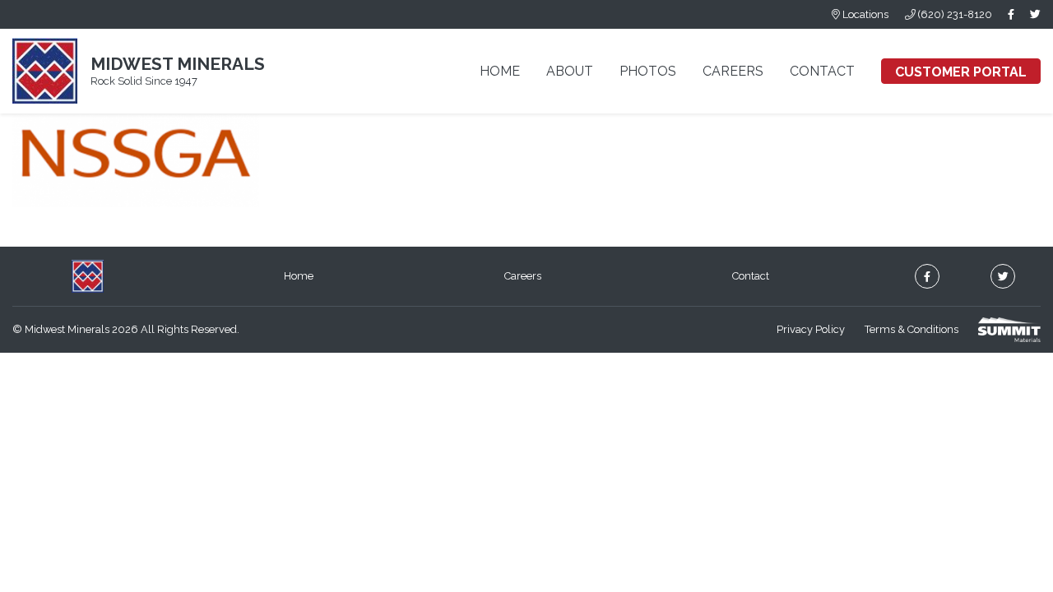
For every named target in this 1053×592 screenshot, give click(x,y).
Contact (822, 71)
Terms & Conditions (911, 329)
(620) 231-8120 (954, 14)
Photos (647, 71)
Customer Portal (961, 72)
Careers (733, 71)
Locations (864, 14)
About (569, 71)
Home (500, 71)
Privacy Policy (811, 329)
